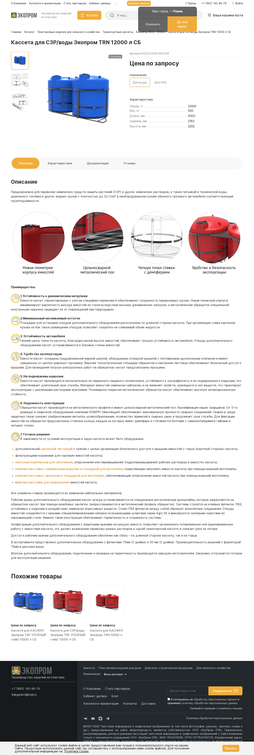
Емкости (89, 668)
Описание (25, 163)
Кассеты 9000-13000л (150, 31)
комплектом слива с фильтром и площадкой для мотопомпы (59, 475)
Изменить (153, 24)
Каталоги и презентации (101, 703)
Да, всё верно (182, 24)
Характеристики (60, 163)
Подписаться (222, 691)
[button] (26, 688)
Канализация (91, 674)
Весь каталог (113, 674)
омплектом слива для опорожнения (43, 482)
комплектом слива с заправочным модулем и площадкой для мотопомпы (69, 469)
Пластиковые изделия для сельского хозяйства (69, 31)
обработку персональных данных (215, 699)
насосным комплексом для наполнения (44, 462)
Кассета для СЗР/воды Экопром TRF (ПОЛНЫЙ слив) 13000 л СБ (67, 635)
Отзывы (129, 163)
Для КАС (160, 82)
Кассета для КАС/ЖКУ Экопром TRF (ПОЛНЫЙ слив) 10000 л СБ (28, 635)
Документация (98, 163)
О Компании (92, 688)
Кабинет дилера (95, 696)
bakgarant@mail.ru (24, 694)
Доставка (148, 703)
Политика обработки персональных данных (214, 718)
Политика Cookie (76, 751)
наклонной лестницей (57, 449)
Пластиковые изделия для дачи (120, 668)
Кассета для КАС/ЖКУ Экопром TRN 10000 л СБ (106, 635)
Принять (231, 748)
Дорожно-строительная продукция (168, 668)
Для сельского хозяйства (213, 668)
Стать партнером (117, 688)
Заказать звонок (139, 3)
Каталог (29, 31)
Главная (16, 31)
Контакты (130, 703)
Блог (114, 696)
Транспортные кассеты (118, 31)
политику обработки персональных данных (209, 703)
